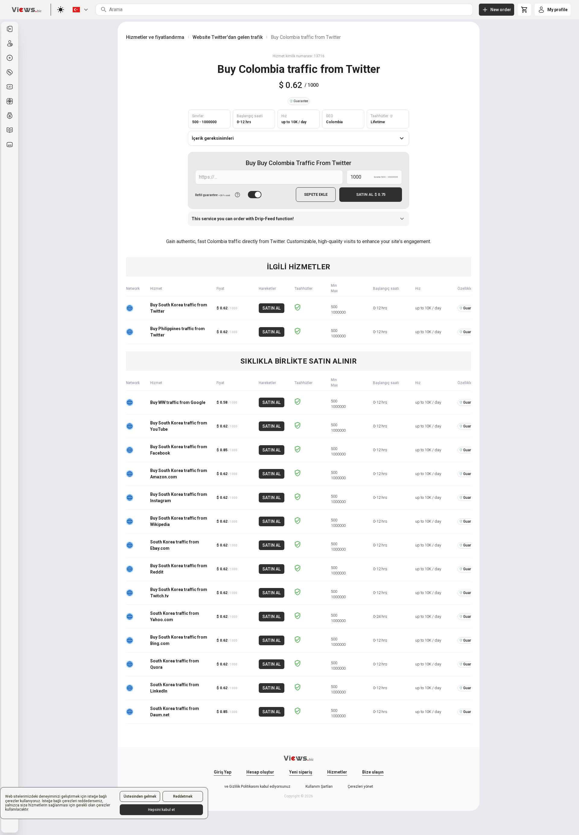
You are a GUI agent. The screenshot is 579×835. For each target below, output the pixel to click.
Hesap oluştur (260, 772)
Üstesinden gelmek (140, 796)
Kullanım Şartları (319, 786)
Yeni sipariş (300, 772)
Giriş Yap (222, 772)
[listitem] (9, 29)
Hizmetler (337, 772)
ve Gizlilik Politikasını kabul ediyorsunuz (257, 786)
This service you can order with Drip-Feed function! (242, 218)
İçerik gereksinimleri (213, 138)
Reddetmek (182, 796)
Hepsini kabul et (161, 810)
